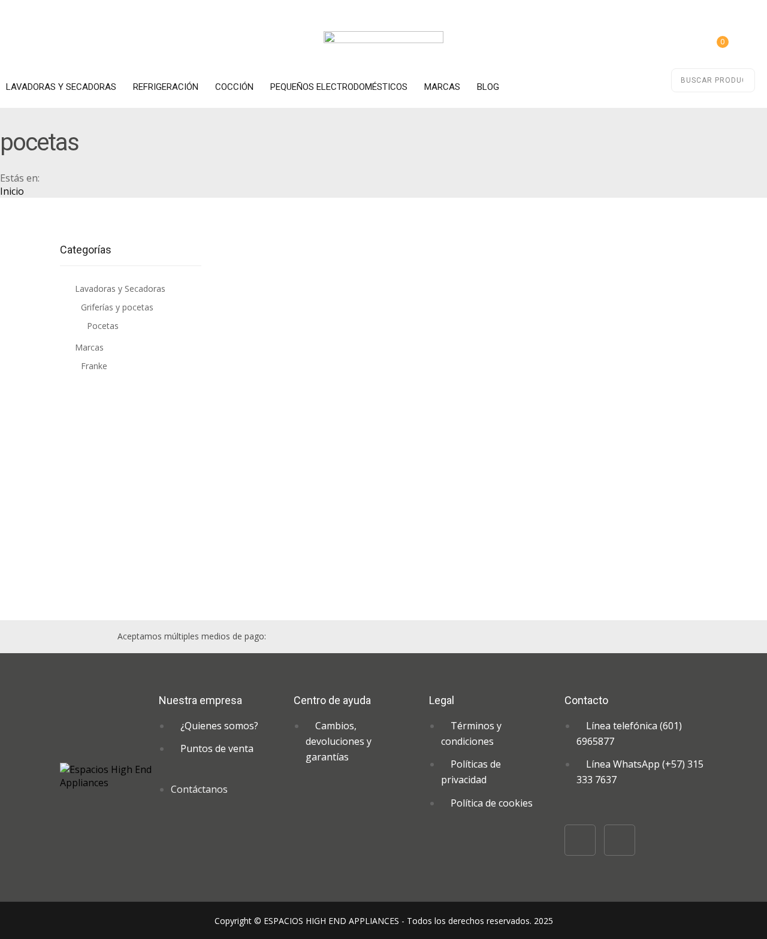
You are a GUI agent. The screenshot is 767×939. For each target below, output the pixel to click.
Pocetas (103, 325)
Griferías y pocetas (117, 307)
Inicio (12, 191)
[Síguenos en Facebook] (580, 840)
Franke (94, 366)
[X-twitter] (619, 840)
